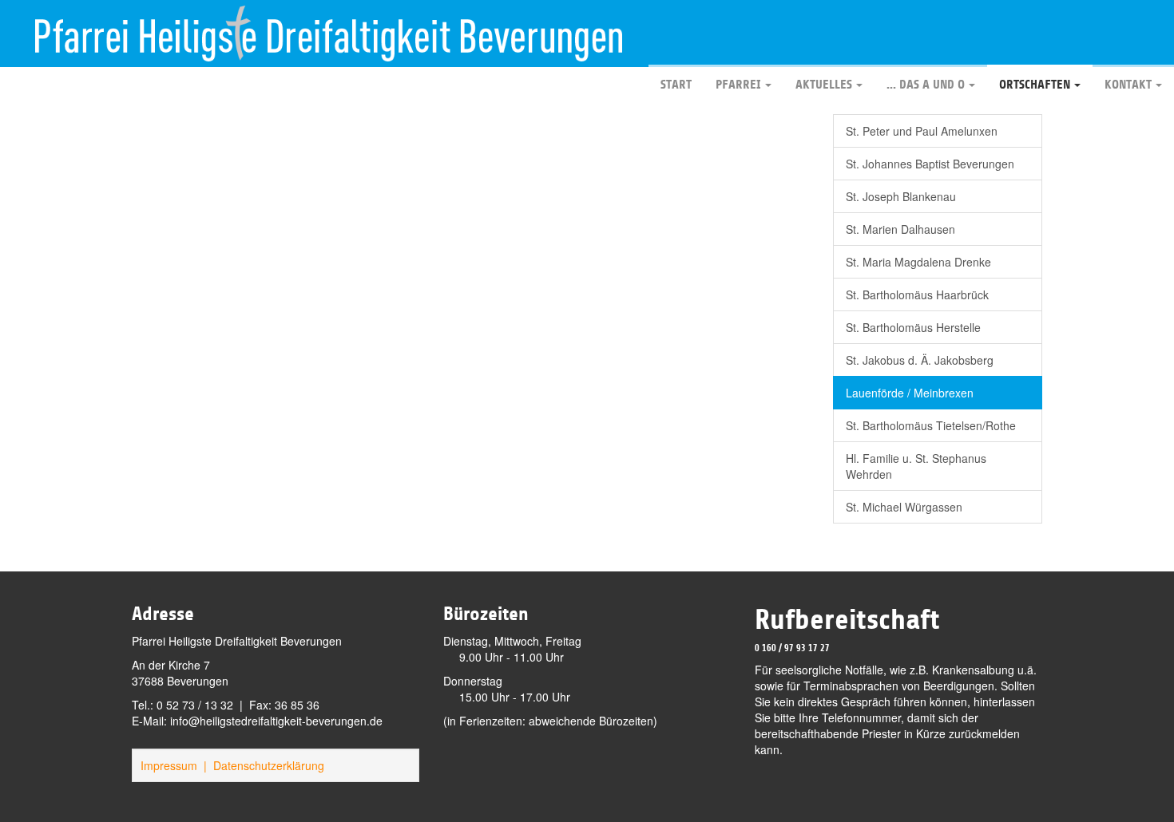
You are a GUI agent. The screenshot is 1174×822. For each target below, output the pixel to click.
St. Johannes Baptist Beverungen (930, 164)
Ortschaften (1034, 84)
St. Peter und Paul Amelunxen (922, 131)
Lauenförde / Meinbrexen (910, 393)
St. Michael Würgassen (904, 507)
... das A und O (925, 84)
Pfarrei (738, 84)
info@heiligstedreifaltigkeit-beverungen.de (276, 721)
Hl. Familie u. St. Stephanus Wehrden (916, 466)
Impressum (169, 765)
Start (676, 84)
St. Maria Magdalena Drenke (918, 262)
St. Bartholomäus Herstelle (913, 327)
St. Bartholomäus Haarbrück (917, 294)
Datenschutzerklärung (268, 765)
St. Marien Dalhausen (900, 229)
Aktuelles (823, 84)
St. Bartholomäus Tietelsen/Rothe (931, 425)
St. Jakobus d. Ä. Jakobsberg (920, 360)
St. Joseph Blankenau (901, 196)
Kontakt (1128, 84)
